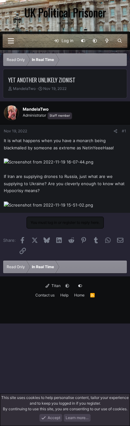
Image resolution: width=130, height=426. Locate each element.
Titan (55, 285)
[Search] (119, 41)
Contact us (45, 295)
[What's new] (107, 41)
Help (64, 295)
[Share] (115, 131)
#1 (124, 131)
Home (79, 295)
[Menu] (11, 41)
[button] (95, 41)
